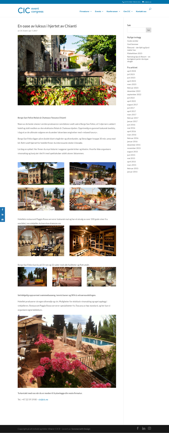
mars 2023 (131, 84)
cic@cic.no (43, 399)
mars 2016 (131, 134)
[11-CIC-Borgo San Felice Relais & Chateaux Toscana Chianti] (67, 388)
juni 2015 (131, 155)
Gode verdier (132, 41)
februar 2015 (132, 168)
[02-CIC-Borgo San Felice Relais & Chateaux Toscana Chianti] (41, 185)
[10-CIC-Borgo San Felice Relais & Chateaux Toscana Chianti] (101, 286)
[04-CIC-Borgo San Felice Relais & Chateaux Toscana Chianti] (41, 210)
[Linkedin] (143, 428)
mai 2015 (131, 158)
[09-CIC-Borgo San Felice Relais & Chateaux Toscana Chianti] (67, 286)
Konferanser (112, 11)
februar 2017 (132, 118)
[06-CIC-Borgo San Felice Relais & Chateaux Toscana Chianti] (41, 256)
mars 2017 (131, 114)
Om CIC (126, 11)
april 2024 (131, 71)
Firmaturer (84, 11)
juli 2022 (131, 98)
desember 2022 (133, 91)
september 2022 (134, 94)
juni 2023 (131, 77)
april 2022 (131, 101)
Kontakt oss (141, 11)
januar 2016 (132, 141)
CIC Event (23, 31)
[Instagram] (149, 428)
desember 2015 (133, 145)
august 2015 (132, 151)
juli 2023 (131, 74)
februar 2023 (132, 88)
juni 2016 (131, 124)
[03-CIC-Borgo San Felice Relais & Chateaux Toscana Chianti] (93, 185)
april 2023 (131, 81)
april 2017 (131, 111)
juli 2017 (131, 108)
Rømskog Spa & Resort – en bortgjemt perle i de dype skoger (138, 58)
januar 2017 (132, 121)
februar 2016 (132, 138)
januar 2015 (132, 171)
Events (98, 11)
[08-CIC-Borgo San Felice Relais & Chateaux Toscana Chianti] (32, 286)
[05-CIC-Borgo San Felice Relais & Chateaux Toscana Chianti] (93, 210)
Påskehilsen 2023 (134, 53)
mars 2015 (131, 165)
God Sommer (132, 44)
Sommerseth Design (81, 429)
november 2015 (134, 148)
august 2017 (132, 104)
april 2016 (131, 131)
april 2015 (131, 161)
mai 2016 (131, 128)
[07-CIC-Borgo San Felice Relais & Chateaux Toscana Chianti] (93, 256)
